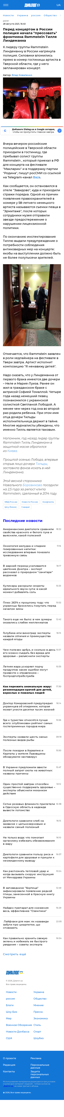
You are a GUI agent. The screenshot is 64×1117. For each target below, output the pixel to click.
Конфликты (48, 502)
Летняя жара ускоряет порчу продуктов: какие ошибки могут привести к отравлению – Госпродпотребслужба (25, 671)
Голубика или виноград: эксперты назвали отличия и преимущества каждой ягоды (27, 636)
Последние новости (22, 520)
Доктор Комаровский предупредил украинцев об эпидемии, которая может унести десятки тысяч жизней (28, 706)
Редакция (9, 1065)
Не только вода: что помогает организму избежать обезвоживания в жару (29, 840)
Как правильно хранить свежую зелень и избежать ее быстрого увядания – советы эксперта (25, 941)
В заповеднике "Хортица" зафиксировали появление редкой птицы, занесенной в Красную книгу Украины (28, 892)
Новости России (30, 502)
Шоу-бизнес (11, 507)
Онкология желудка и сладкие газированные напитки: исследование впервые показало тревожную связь (26, 550)
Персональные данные (40, 1066)
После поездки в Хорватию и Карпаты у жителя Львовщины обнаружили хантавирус (24, 753)
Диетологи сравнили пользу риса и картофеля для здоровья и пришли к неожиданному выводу (28, 857)
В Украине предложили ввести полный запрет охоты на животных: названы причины (28, 770)
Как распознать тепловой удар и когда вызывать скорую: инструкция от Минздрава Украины (28, 874)
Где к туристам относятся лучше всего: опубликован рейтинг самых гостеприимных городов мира (27, 723)
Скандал (25, 507)
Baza (36, 177)
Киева (12, 451)
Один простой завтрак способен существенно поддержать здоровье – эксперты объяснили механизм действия (29, 789)
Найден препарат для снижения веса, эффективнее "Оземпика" (26, 909)
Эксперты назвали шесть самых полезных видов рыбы (25, 738)
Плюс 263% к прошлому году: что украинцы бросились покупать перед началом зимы (29, 605)
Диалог (6, 21)
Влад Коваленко (22, 75)
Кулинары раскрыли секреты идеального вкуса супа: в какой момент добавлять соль (25, 589)
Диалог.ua (8, 1086)
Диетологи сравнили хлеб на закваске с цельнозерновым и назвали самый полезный (24, 824)
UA (59, 5)
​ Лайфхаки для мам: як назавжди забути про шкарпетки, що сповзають (26, 924)
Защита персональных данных (40, 1074)
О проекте (9, 1058)
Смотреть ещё (14, 954)
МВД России (11, 502)
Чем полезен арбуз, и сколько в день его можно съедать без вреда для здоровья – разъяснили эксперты (29, 653)
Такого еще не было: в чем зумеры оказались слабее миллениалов (27, 621)
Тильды (41, 464)
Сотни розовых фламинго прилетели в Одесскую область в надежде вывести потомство (29, 807)
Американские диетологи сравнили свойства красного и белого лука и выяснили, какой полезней (28, 532)
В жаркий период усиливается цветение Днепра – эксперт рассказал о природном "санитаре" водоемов (28, 570)
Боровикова (32, 485)
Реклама (36, 1058)
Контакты (9, 1071)
